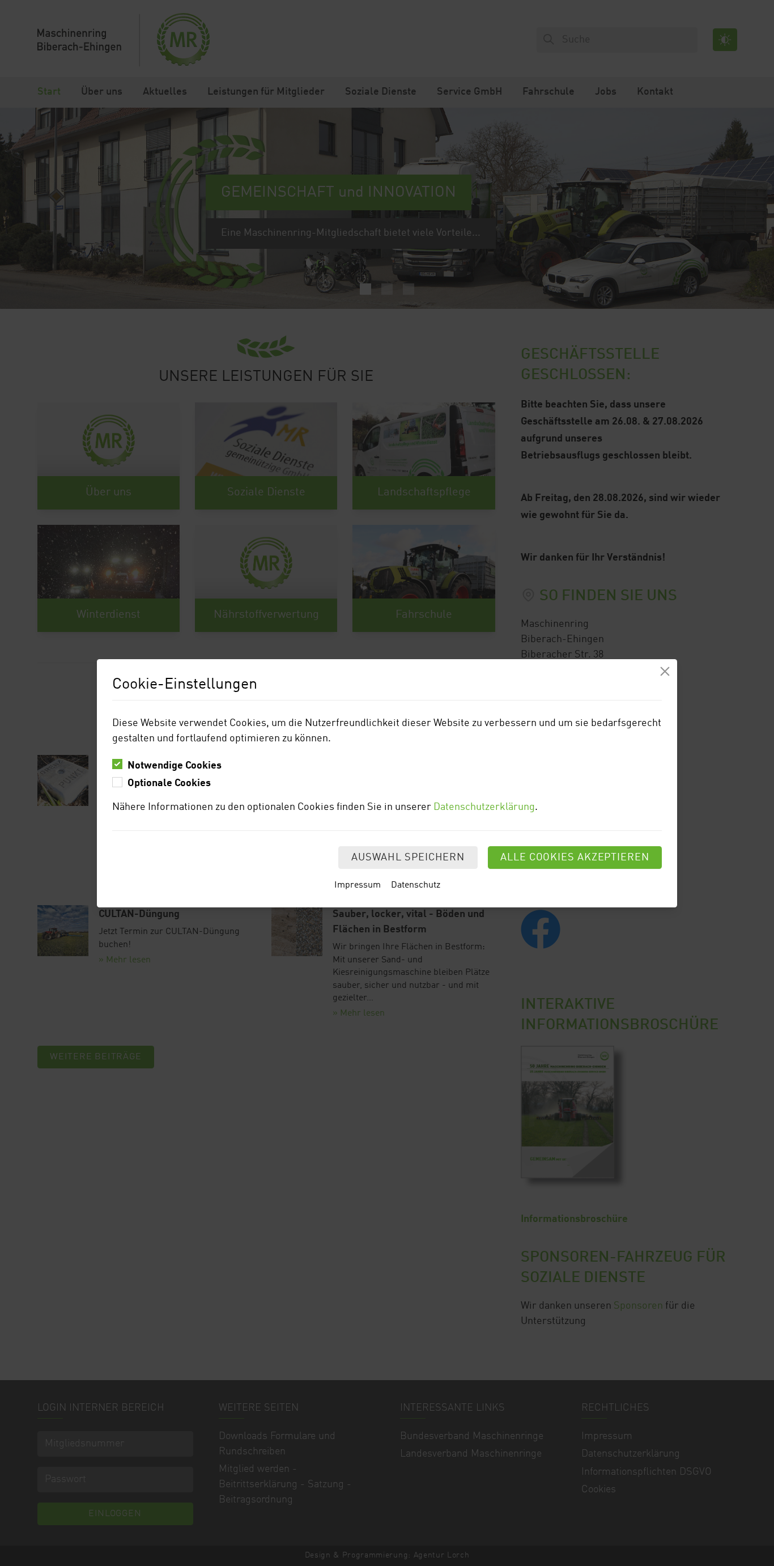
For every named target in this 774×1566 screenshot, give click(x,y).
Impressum (357, 885)
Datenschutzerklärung (484, 807)
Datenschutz (415, 885)
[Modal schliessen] (665, 671)
